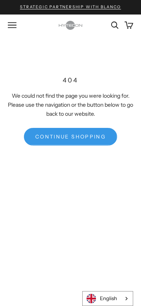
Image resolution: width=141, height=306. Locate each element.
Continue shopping (70, 136)
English (108, 298)
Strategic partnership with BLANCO (70, 6)
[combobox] (107, 298)
